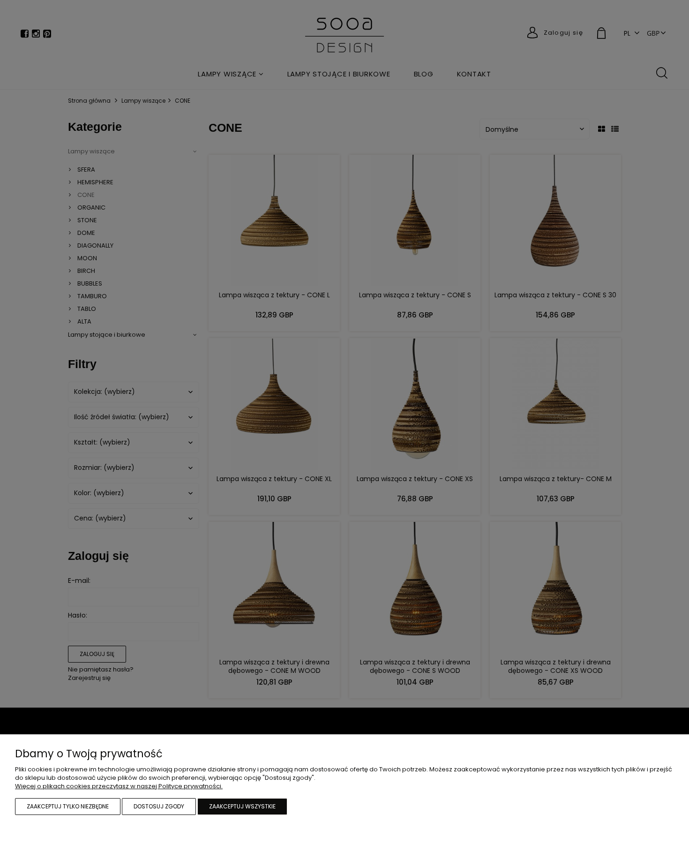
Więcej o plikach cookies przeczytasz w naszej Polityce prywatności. (119, 786)
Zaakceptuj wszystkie (242, 806)
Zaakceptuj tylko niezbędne (68, 806)
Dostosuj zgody (159, 806)
